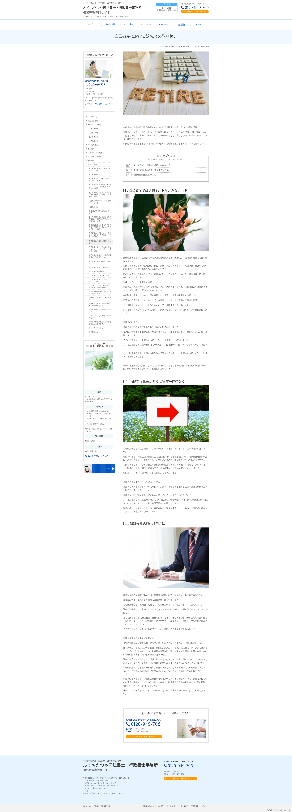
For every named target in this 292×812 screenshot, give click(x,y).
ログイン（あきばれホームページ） (279, 810)
